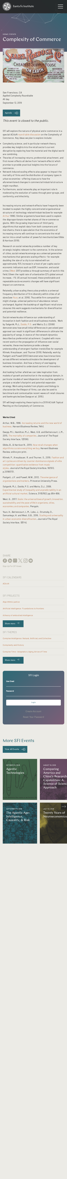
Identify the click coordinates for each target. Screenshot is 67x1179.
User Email (10, 681)
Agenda (8, 113)
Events (12, 34)
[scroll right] (64, 806)
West (12, 270)
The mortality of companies (22, 435)
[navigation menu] (60, 7)
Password (10, 691)
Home (5, 34)
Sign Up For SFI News (12, 566)
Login (33, 702)
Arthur (6, 216)
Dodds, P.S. (26, 324)
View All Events (12, 749)
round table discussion (29, 134)
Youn (15, 297)
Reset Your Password (33, 717)
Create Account (34, 711)
